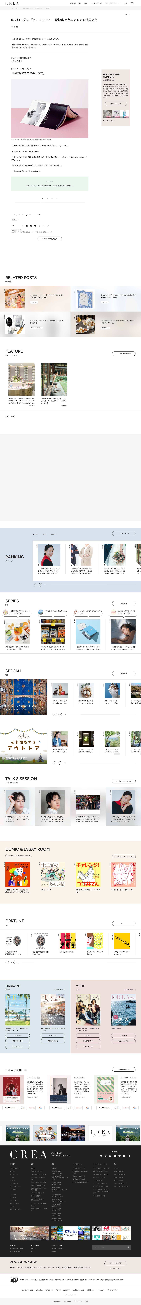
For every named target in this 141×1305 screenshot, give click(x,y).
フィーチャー (13, 1200)
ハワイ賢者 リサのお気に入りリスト (38, 1178)
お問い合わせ (49, 1290)
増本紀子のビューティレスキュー (39, 1209)
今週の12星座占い (118, 1177)
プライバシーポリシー (113, 1290)
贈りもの (12, 1171)
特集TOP (54, 1168)
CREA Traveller (57, 1301)
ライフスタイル (14, 1183)
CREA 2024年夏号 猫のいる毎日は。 (56, 1214)
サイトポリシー (100, 1290)
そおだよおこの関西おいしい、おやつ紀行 (39, 1189)
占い (125, 3)
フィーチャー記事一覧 (124, 353)
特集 (85, 3)
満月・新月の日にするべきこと (122, 1186)
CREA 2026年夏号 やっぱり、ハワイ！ (57, 1172)
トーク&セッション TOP (124, 781)
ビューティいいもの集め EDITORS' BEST (37, 1200)
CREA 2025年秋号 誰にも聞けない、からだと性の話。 (60, 1189)
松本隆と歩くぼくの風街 (79, 1179)
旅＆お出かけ (13, 1174)
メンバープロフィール (57, 1248)
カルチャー (14, 219)
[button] (7, 416)
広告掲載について (77, 1290)
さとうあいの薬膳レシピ (37, 1193)
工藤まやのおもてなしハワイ (38, 1182)
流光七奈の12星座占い (119, 1174)
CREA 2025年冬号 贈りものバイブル (56, 1205)
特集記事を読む (18, 1041)
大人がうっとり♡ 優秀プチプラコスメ (38, 1204)
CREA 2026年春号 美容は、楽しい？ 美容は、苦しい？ (60, 1178)
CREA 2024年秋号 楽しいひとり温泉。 (57, 1210)
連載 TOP (124, 603)
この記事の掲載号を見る (49, 239)
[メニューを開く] (132, 3)
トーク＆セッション (96, 3)
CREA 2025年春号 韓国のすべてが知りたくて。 (59, 1200)
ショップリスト (18, 1047)
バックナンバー (58, 989)
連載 (80, 3)
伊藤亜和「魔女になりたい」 (100, 1171)
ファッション (13, 1189)
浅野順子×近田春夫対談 (79, 1176)
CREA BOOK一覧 (124, 1069)
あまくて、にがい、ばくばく (100, 1186)
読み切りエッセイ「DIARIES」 (101, 1174)
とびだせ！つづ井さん (99, 1177)
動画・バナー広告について (63, 1290)
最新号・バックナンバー (16, 1248)
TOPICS (12, 1206)
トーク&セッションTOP (79, 1168)
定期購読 (89, 1290)
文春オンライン (78, 1301)
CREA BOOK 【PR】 (15, 1251)
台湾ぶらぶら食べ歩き (37, 1171)
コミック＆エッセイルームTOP (124, 857)
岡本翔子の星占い (118, 1171)
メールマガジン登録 (115, 1263)
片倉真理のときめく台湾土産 (38, 1174)
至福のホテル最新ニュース (38, 1185)
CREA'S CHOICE (14, 1203)
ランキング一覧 (124, 533)
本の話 (86, 1301)
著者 (32, 1251)
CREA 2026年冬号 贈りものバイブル (56, 1183)
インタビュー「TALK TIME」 (100, 1183)
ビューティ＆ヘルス (15, 1186)
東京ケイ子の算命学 (119, 1180)
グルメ (12, 1177)
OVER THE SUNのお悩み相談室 (81, 1182)
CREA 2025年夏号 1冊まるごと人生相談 (57, 1195)
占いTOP (124, 923)
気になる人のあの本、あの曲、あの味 (81, 1172)
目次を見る (17, 1035)
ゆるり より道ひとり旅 (99, 1196)
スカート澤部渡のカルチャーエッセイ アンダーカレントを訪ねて (101, 1191)
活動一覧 (54, 1251)
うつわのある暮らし (36, 1196)
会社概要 (38, 1290)
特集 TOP (124, 673)
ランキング (13, 1194)
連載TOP (33, 1168)
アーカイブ (13, 1197)
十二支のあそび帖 (97, 1180)
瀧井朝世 (16, 27)
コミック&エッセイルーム (113, 3)
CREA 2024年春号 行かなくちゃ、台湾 (57, 1219)
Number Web (67, 1301)
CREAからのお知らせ (15, 1209)
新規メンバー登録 (115, 104)
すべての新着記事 (14, 1168)
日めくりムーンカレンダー (121, 1183)
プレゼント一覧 (107, 121)
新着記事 (73, 3)
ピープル (33, 1248)
